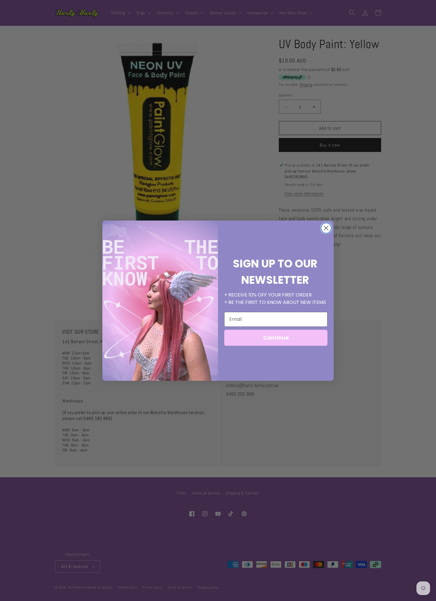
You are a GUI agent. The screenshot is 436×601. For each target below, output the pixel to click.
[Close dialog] (326, 228)
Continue (276, 337)
